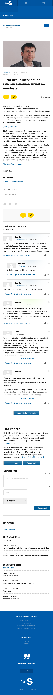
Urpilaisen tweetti (10, 127)
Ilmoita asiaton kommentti (22, 255)
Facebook (19, 689)
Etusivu (26, 641)
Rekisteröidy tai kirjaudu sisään (33, 457)
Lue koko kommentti (27, 359)
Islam (5, 182)
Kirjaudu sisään (7, 15)
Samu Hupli (14, 581)
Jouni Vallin (12, 573)
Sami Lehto (13, 596)
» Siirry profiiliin (9, 529)
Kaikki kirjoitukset (10, 194)
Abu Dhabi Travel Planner (12, 164)
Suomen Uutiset (26, 623)
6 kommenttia (45, 97)
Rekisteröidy (31, 463)
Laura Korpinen (13, 588)
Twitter (33, 689)
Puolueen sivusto (26, 621)
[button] (47, 25)
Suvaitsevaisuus (17, 182)
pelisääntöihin (8, 443)
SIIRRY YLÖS (25, 671)
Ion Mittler (7, 72)
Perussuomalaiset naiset (26, 626)
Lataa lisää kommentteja (26, 413)
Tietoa (26, 644)
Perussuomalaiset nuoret (26, 628)
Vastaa (7, 255)
